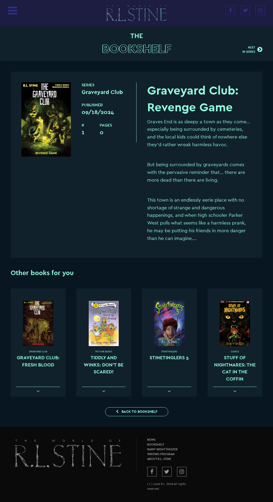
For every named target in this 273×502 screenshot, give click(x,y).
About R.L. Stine (159, 459)
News (151, 440)
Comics (235, 351)
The (136, 36)
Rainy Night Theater (162, 449)
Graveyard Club (38, 351)
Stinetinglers (169, 351)
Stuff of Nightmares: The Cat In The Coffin (235, 368)
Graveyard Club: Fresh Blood (38, 361)
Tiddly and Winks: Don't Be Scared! (103, 365)
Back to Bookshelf (139, 412)
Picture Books (103, 351)
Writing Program (161, 454)
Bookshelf (136, 49)
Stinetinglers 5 (169, 358)
